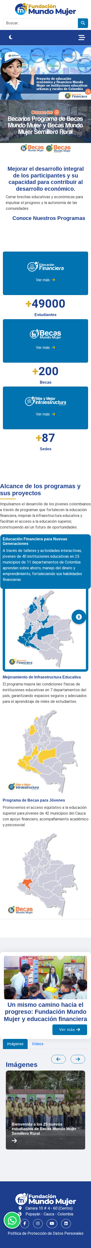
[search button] (83, 23)
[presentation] (58, 1059)
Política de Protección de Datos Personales (45, 1233)
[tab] (15, 1044)
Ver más (43, 280)
